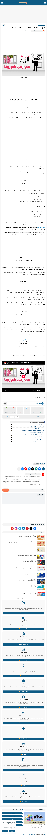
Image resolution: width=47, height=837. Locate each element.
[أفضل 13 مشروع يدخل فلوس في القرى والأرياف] (41, 556)
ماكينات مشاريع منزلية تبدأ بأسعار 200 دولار (37, 432)
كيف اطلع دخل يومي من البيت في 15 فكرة (36, 437)
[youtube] (12, 528)
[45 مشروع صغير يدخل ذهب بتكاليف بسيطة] (41, 537)
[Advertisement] (23, 14)
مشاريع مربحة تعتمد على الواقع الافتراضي (35, 826)
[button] (39, 468)
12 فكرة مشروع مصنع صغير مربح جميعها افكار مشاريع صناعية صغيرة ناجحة (21, 568)
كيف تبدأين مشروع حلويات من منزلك (38, 424)
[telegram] (19, 528)
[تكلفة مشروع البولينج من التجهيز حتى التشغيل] (41, 581)
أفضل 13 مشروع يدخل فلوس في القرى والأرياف (27, 555)
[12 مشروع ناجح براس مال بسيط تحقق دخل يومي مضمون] (41, 587)
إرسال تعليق (40, 494)
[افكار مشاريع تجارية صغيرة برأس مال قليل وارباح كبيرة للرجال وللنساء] (41, 543)
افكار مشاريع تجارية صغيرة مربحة (29, 834)
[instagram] (16, 528)
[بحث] (2, 3)
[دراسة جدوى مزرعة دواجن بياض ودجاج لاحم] (41, 594)
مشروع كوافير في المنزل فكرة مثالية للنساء (36, 439)
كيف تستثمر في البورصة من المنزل (38, 428)
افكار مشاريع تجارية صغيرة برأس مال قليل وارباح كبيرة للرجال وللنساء (22, 542)
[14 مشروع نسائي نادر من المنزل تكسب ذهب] (41, 562)
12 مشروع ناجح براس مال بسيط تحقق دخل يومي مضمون (25, 586)
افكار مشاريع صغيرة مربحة (37, 30)
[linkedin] (23, 528)
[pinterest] (27, 528)
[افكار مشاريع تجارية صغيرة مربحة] (23, 2)
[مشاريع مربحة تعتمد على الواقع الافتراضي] (34, 818)
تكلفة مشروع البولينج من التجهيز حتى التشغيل (27, 580)
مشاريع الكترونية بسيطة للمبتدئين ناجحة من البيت (36, 426)
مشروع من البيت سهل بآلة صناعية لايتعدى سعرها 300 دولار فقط (33, 430)
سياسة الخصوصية (11, 816)
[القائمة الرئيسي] (45, 3)
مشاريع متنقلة (24, 340)
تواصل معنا (6, 416)
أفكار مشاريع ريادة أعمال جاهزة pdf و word (28, 549)
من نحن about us (12, 819)
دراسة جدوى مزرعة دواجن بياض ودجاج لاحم (28, 593)
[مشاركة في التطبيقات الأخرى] (18, 468)
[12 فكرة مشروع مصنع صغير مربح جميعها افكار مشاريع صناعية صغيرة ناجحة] (41, 568)
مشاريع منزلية (41, 25)
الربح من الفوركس (41, 227)
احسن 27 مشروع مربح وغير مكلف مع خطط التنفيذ (26, 574)
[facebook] (34, 528)
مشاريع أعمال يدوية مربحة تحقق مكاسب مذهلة (36, 441)
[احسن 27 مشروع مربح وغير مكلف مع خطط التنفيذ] (41, 575)
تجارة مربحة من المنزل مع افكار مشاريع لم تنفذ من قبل (34, 434)
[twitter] (31, 528)
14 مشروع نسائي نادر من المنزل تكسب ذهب (27, 561)
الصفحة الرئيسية (12, 813)
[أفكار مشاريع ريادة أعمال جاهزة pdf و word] (41, 549)
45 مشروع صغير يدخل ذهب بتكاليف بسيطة (27, 536)
